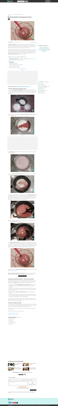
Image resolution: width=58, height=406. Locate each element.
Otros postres (48, 49)
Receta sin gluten (17, 60)
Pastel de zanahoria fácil (42, 85)
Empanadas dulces (44, 51)
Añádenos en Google (34, 42)
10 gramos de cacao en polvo (14, 67)
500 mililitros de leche (13, 63)
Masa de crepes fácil (42, 93)
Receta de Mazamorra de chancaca (18, 364)
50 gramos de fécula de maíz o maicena (16, 64)
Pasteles (40, 49)
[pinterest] (15, 402)
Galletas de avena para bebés (13, 313)
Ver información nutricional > (22, 68)
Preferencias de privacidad (32, 405)
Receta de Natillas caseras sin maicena (18, 368)
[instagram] (12, 402)
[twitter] (11, 402)
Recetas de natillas (14, 270)
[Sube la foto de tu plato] (25, 374)
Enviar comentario (33, 390)
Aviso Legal (21, 405)
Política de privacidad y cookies (26, 405)
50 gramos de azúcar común (14, 66)
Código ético (48, 405)
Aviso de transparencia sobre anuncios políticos (41, 405)
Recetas (8, 14)
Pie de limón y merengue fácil (43, 87)
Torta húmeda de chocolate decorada (44, 86)
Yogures (41, 47)
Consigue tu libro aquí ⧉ (22, 276)
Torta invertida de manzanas (43, 90)
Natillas (12, 14)
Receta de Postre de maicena (33, 364)
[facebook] (9, 402)
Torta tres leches (41, 83)
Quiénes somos (17, 405)
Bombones (43, 49)
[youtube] (14, 402)
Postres (10, 14)
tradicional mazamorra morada (30, 246)
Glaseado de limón (41, 91)
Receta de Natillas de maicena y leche (23, 86)
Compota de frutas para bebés (14, 314)
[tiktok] (17, 402)
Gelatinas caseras (46, 47)
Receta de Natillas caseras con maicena (33, 368)
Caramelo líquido (41, 89)
